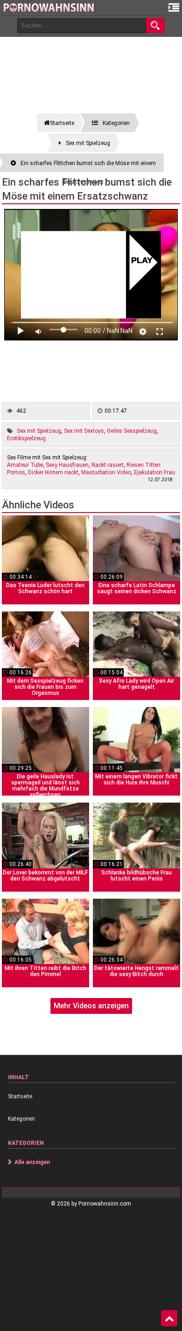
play (142, 260)
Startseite (20, 1096)
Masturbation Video (106, 472)
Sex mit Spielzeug (39, 431)
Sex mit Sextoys (84, 431)
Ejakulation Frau (154, 472)
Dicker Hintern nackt (53, 472)
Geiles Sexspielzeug (132, 431)
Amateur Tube (25, 465)
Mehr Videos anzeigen (91, 1005)
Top (169, 1318)
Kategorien (21, 1119)
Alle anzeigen (32, 1162)
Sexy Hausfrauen (67, 465)
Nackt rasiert (107, 465)
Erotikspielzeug (26, 438)
